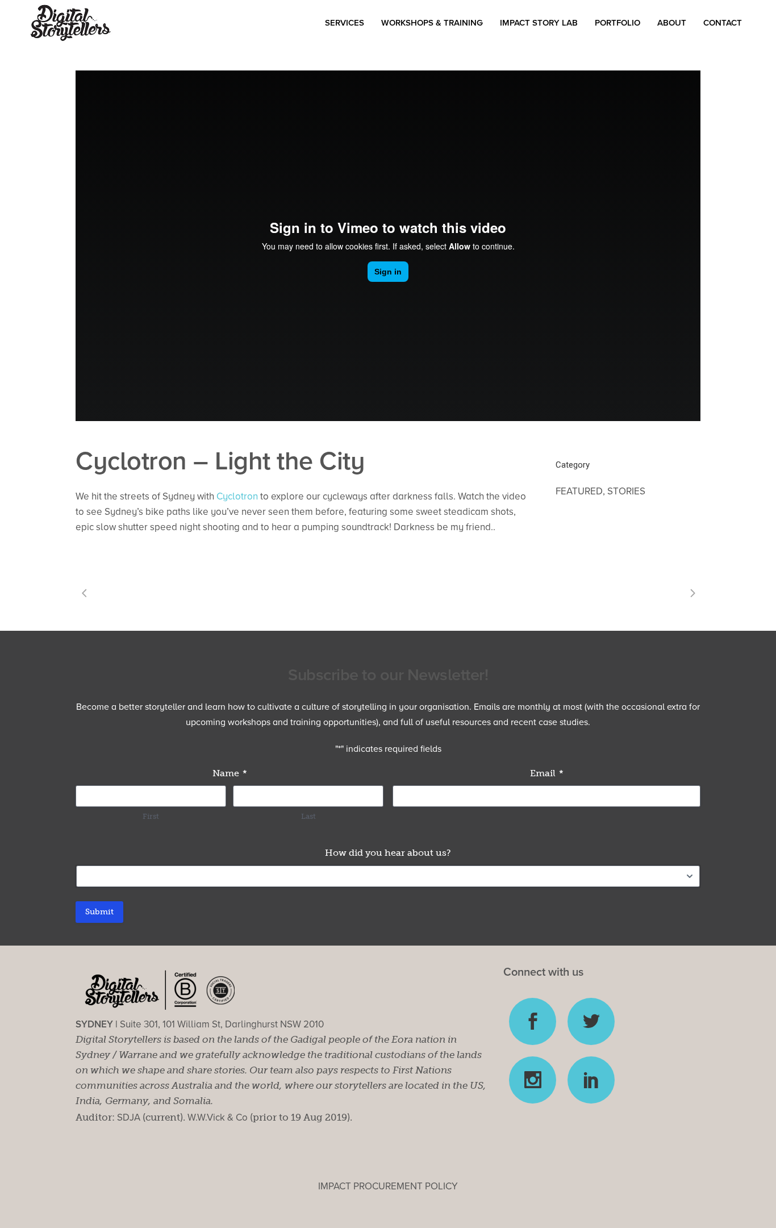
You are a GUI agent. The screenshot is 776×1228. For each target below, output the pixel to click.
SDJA (128, 1117)
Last (308, 816)
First (151, 816)
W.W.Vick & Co (217, 1117)
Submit (99, 912)
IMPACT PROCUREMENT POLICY (388, 1186)
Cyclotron (237, 496)
